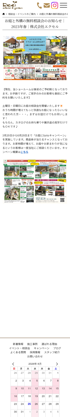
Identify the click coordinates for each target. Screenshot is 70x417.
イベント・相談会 (19, 348)
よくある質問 (18, 352)
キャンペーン (41, 348)
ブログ (57, 348)
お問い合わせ (35, 356)
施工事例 (32, 344)
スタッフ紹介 (52, 352)
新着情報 (18, 344)
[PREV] (14, 364)
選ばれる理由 (49, 344)
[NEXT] (56, 364)
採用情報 (35, 352)
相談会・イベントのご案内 (22, 14)
